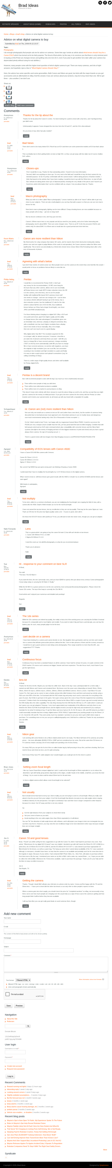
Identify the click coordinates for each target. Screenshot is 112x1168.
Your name (7, 918)
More (105, 1150)
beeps (9, 1101)
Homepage (7, 938)
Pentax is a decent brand (36, 375)
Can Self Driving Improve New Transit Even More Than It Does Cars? (32, 1138)
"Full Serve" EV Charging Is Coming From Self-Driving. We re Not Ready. (34, 1129)
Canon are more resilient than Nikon (43, 238)
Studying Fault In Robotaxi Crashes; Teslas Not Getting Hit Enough (31, 1132)
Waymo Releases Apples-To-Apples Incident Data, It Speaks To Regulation (34, 1143)
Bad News (28, 143)
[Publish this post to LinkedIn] (9, 102)
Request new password (15, 1069)
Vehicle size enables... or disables (19, 1112)
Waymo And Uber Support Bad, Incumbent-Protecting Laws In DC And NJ (34, 1141)
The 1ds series (30, 616)
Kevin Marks (9, 239)
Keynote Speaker (10, 24)
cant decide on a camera (36, 636)
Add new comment (25, 105)
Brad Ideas (28, 5)
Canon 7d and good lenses (33, 838)
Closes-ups (32, 168)
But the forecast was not (16, 1098)
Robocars (50, 24)
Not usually (28, 792)
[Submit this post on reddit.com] (9, 88)
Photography (8, 50)
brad (17, 44)
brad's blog (20, 34)
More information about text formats (90, 979)
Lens (28, 528)
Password (9, 1057)
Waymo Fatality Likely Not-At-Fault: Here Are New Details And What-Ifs (33, 1126)
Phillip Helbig (9, 279)
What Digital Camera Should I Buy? (45, 68)
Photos (63, 24)
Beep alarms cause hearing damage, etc (22, 1107)
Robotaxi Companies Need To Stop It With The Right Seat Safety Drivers (33, 1146)
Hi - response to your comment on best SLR (43, 564)
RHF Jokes (90, 24)
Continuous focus (31, 659)
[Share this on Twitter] (9, 97)
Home (6, 34)
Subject (6, 946)
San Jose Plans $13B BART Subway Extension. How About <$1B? (31, 1135)
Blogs (12, 34)
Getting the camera (32, 880)
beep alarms (11, 1104)
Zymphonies (104, 1165)
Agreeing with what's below (37, 261)
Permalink (6, 121)
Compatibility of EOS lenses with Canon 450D (45, 449)
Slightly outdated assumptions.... (19, 1095)
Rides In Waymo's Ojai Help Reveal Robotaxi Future (26, 1123)
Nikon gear (28, 734)
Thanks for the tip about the (38, 115)
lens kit (23, 680)
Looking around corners (16, 1092)
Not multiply (28, 498)
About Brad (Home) (32, 24)
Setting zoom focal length (37, 767)
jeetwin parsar (12, 1110)
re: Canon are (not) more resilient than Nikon (49, 409)
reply (26, 136)
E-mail (6, 926)
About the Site (12, 1019)
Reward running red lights (16, 1086)
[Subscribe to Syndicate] (6, 1158)
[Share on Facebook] (9, 93)
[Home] (9, 16)
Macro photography (36, 196)
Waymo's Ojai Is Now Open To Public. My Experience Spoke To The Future (34, 1120)
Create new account (14, 1066)
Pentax (27, 279)
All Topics (76, 24)
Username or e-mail (12, 1048)
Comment (7, 955)
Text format (10, 980)
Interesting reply (13, 1089)
